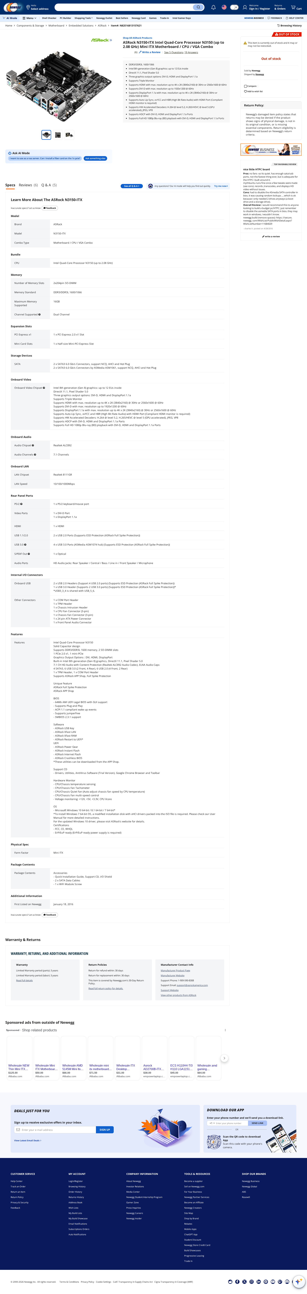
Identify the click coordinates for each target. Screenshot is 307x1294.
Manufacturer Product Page (175, 970)
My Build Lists (75, 1213)
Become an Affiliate (194, 1202)
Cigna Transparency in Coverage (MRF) (173, 1281)
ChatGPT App (190, 1234)
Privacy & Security (19, 1202)
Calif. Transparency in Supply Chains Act (133, 1281)
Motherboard (56, 25)
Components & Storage (30, 25)
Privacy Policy (87, 1281)
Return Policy (17, 1197)
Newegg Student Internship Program (144, 1197)
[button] (37, 7)
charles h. (248, 228)
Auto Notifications (77, 1234)
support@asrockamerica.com (192, 985)
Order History (75, 1191)
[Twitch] (280, 1281)
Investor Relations (135, 1186)
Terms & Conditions (69, 1281)
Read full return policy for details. (105, 988)
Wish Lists (73, 1207)
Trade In (188, 1261)
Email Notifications (78, 1223)
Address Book (75, 1202)
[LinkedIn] (258, 1281)
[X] (244, 1281)
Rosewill (246, 1197)
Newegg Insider (134, 1218)
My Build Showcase (78, 1218)
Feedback (51, 208)
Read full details (24, 980)
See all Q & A (131, 186)
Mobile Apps (190, 1229)
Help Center (17, 1181)
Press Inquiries (133, 1207)
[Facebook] (237, 1281)
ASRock (102, 25)
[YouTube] (273, 1281)
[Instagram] (251, 1281)
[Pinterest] (265, 1281)
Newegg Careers (134, 1213)
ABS (244, 1191)
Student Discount (192, 1239)
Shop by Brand (191, 1218)
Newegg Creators (193, 1207)
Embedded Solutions (81, 25)
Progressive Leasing (194, 1255)
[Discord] (287, 1281)
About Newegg (133, 1181)
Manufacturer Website (172, 975)
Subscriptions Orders (79, 1229)
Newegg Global (249, 1186)
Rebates (188, 1223)
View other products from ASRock (178, 995)
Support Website (170, 990)
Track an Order (18, 1186)
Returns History (76, 1197)
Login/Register (76, 1181)
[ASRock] (101, 40)
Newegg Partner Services (196, 1197)
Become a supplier (193, 1181)
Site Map (188, 1213)
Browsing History (77, 1186)
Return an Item (18, 1191)
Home (8, 25)
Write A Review (272, 236)
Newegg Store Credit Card (197, 1245)
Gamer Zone (132, 1202)
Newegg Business (251, 1181)
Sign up (105, 1129)
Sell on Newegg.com (194, 1186)
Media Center (133, 1191)
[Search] (198, 7)
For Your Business (193, 1191)
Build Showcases (192, 1250)
